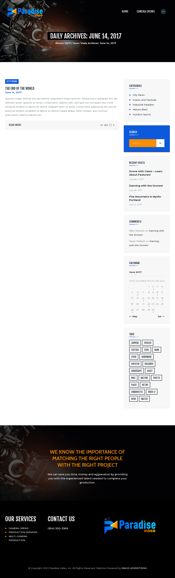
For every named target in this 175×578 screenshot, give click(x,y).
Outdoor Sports (142, 114)
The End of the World (19, 89)
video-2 (151, 391)
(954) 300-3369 (58, 528)
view (133, 398)
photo (156, 377)
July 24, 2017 (135, 204)
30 (153, 309)
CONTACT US (61, 519)
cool (146, 349)
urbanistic (137, 391)
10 (157, 292)
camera (135, 342)
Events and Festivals (144, 99)
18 (162, 298)
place (134, 384)
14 (143, 298)
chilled (147, 342)
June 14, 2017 (13, 92)
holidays (149, 363)
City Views (12, 81)
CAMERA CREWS (19, 528)
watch (144, 398)
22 (149, 304)
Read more (15, 125)
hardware (147, 356)
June (76, 43)
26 (132, 309)
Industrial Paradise (143, 104)
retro (145, 384)
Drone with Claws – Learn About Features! (145, 173)
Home (59, 43)
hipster (135, 363)
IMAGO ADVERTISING (134, 568)
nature (144, 377)
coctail (135, 349)
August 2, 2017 (136, 179)
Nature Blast (140, 109)
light (150, 370)
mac (133, 377)
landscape (136, 370)
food (133, 356)
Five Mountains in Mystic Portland (145, 198)
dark (156, 349)
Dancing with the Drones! (146, 185)
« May (134, 316)
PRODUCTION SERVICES (23, 532)
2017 (68, 43)
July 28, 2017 (135, 190)
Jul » (160, 316)
